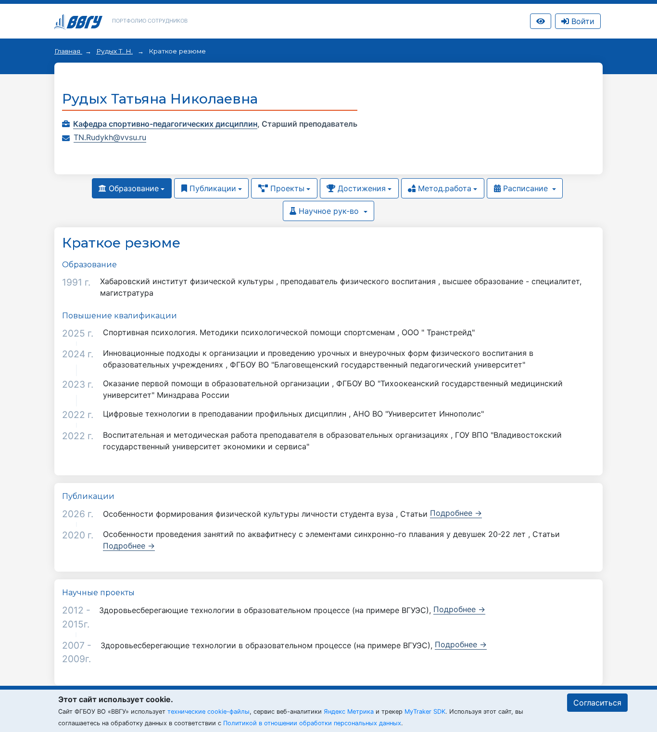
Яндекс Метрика (349, 711)
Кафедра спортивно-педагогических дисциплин (165, 124)
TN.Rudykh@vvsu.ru (110, 137)
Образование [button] (132, 188)
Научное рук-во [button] (328, 211)
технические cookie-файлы (208, 711)
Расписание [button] (525, 188)
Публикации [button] (211, 188)
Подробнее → (456, 513)
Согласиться (597, 702)
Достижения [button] (360, 188)
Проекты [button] (286, 188)
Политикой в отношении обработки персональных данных (312, 723)
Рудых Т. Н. (114, 51)
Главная (68, 51)
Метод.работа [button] (443, 188)
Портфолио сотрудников (150, 20)
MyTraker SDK (424, 711)
